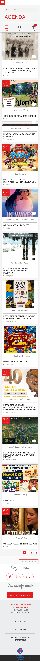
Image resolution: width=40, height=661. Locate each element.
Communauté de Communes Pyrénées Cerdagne (20, 658)
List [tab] (6, 30)
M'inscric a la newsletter (20, 595)
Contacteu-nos (20, 629)
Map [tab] (19, 30)
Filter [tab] (33, 30)
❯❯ (36, 553)
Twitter (21, 578)
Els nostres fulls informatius (20, 638)
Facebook (11, 578)
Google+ (31, 578)
